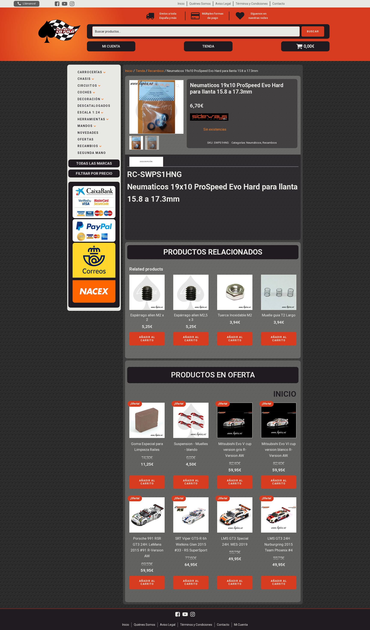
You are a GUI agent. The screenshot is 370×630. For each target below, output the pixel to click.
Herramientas (91, 119)
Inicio (181, 3)
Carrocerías (90, 72)
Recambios (88, 146)
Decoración (89, 99)
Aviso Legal (223, 3)
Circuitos (87, 85)
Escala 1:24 (89, 112)
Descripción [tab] (146, 161)
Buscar (313, 31)
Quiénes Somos (200, 3)
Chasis (84, 78)
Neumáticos (253, 142)
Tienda (140, 71)
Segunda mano (92, 153)
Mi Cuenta (241, 624)
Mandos (85, 126)
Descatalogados (94, 105)
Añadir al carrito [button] (147, 339)
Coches (85, 92)
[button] (178, 86)
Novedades (88, 132)
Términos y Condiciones (252, 3)
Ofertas (86, 139)
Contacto (278, 3)
